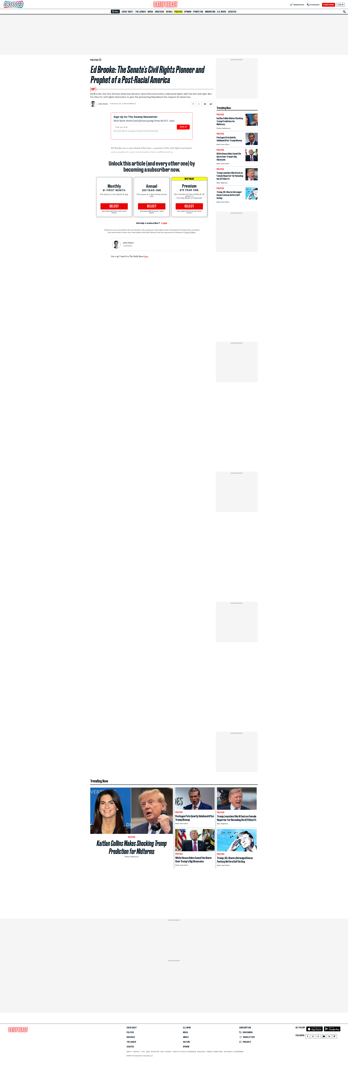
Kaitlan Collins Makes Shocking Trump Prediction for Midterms (132, 847)
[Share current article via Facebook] (193, 103)
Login (164, 223)
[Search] (344, 11)
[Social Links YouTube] (324, 1037)
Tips (143, 1051)
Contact (136, 1051)
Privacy (168, 1051)
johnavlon (128, 246)
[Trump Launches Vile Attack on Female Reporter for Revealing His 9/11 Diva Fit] (252, 179)
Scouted (232, 11)
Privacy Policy (154, 131)
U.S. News (221, 11)
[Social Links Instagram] (318, 1037)
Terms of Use (142, 131)
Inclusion (201, 1051)
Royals (169, 11)
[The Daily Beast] (165, 5)
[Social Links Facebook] (307, 1037)
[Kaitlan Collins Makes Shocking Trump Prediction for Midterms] (252, 125)
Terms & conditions (214, 1051)
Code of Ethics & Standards (184, 1051)
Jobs (148, 1051)
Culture (186, 1042)
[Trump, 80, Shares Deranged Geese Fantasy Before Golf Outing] (252, 199)
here (146, 256)
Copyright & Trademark (234, 1051)
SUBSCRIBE (328, 5)
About (129, 1051)
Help (162, 1051)
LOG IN (340, 5)
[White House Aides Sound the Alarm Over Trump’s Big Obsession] (252, 160)
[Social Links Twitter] (313, 1037)
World (186, 1037)
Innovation (210, 11)
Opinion (187, 11)
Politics (178, 11)
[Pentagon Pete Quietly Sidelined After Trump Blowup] (252, 144)
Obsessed (159, 11)
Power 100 (198, 11)
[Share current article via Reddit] (210, 103)
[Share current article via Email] (205, 103)
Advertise (155, 1051)
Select (114, 206)
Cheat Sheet (127, 11)
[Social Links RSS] (329, 1037)
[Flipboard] (335, 1037)
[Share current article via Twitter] (199, 103)
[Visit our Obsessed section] (22, 5)
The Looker (140, 11)
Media (150, 11)
